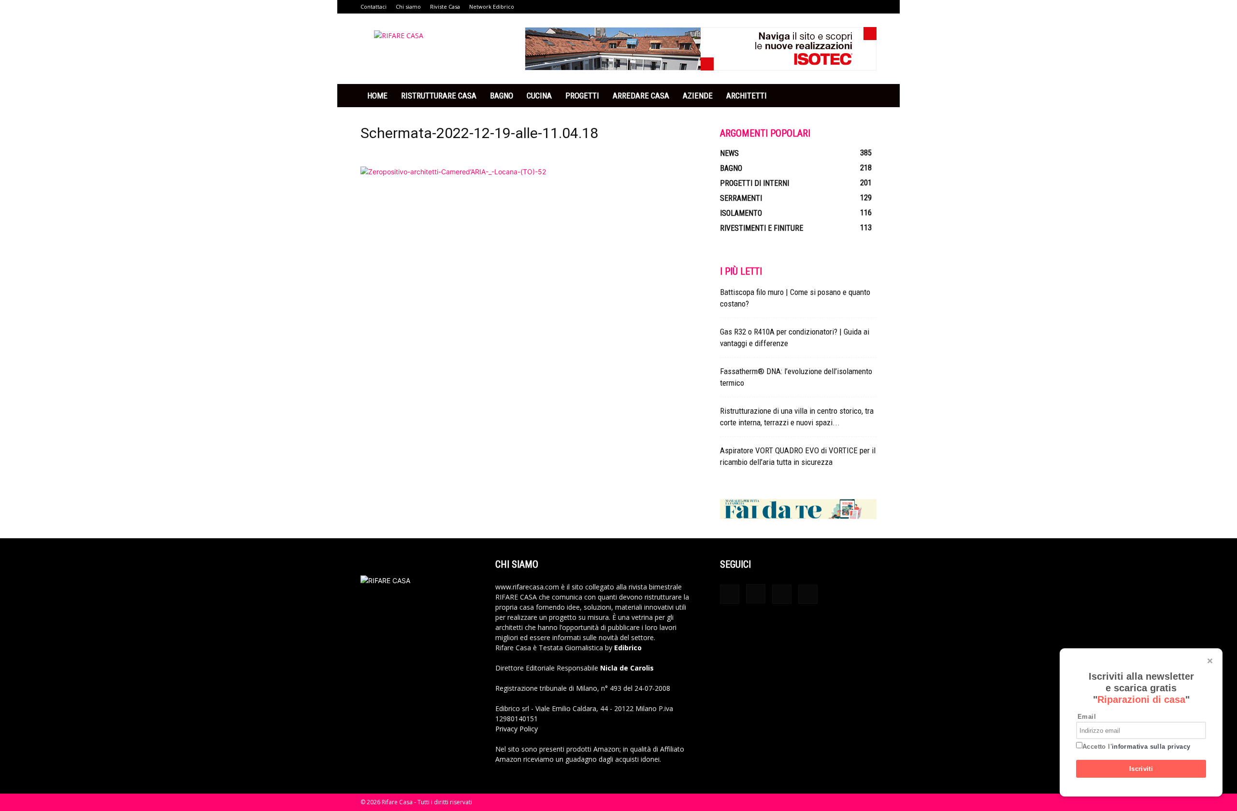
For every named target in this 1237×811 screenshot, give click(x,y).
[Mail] (781, 594)
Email (1087, 716)
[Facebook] (729, 594)
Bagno (501, 95)
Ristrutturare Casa (438, 95)
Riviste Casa (445, 6)
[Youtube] (808, 594)
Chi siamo (408, 6)
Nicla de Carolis (626, 667)
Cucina (539, 95)
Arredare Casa (641, 95)
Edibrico (628, 647)
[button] (865, 96)
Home (377, 95)
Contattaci (373, 6)
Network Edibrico (491, 6)
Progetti (582, 95)
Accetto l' (1136, 746)
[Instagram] (755, 593)
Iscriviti (1141, 768)
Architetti (746, 95)
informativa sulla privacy (1151, 746)
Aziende (698, 95)
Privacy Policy (516, 728)
